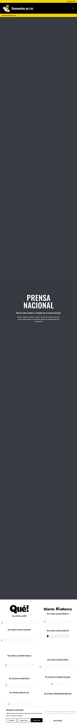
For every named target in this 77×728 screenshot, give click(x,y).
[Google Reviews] (10, 1)
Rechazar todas (24, 720)
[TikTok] (7, 1)
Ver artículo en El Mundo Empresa (19, 655)
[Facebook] (2, 1)
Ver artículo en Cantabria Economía (57, 677)
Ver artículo (58, 720)
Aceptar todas (36, 720)
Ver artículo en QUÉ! (19, 616)
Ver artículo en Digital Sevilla (57, 659)
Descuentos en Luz (22, 8)
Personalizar (12, 720)
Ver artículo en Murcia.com (19, 692)
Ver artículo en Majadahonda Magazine (58, 693)
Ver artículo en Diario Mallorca (58, 613)
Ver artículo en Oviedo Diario (19, 678)
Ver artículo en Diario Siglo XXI (58, 630)
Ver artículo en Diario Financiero (19, 629)
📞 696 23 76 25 (71, 1)
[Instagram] (5, 1)
